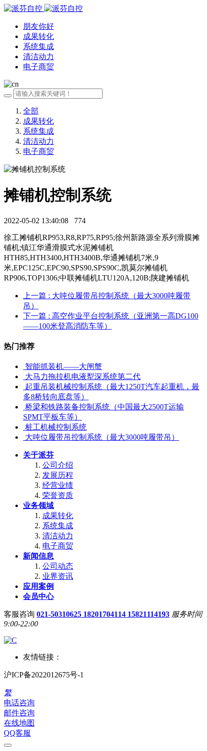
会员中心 (38, 596)
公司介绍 (57, 465)
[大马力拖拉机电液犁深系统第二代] (24, 376)
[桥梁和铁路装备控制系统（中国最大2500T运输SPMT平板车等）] (24, 407)
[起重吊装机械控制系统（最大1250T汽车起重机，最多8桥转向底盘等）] (24, 386)
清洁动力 (38, 141)
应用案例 (38, 586)
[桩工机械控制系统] (24, 427)
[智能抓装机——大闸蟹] (24, 366)
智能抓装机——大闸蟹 (63, 366)
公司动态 (57, 566)
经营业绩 (57, 485)
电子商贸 (38, 151)
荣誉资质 (57, 495)
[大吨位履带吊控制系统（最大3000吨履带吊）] (24, 437)
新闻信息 (38, 556)
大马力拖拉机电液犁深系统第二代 (83, 376)
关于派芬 (38, 455)
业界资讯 (57, 576)
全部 (31, 111)
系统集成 (38, 131)
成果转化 (38, 121)
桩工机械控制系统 (56, 427)
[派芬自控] (43, 8)
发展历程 (57, 475)
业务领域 (38, 505)
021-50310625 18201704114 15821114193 (103, 614)
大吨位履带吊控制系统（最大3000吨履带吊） (102, 437)
